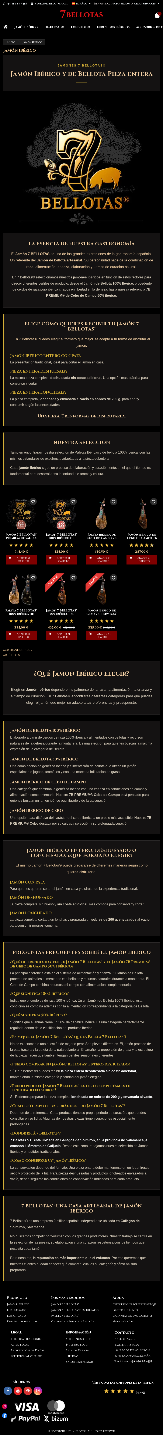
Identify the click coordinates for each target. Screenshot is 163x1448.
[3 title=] (21, 545)
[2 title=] (16, 545)
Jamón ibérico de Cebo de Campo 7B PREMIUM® (142, 538)
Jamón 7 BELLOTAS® (65, 1304)
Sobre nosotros (78, 1339)
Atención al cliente (26, 1356)
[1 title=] (11, 545)
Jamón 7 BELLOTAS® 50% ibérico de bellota (61, 613)
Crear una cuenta (146, 3)
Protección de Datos (27, 1350)
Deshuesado (54, 27)
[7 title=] (144, 545)
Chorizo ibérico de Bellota (73, 1321)
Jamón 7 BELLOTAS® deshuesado (75, 1310)
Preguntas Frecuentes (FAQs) (134, 1304)
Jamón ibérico (26, 27)
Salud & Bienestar (79, 1362)
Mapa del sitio (123, 1321)
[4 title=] (26, 545)
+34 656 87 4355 (17, 3)
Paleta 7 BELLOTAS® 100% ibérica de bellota (21, 613)
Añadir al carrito (19, 559)
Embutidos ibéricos (113, 27)
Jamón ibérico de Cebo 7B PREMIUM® (101, 612)
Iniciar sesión (120, 3)
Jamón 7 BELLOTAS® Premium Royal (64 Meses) (21, 538)
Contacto (124, 1333)
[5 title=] (31, 545)
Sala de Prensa (77, 1350)
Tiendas (72, 1356)
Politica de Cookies (26, 1339)
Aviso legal (20, 1345)
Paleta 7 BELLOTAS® (65, 1316)
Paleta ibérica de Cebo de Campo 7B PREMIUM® (102, 538)
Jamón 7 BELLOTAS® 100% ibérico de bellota (61, 538)
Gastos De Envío (125, 1310)
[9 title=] (150, 545)
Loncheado (80, 27)
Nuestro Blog (77, 1345)
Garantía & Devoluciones (132, 1316)
